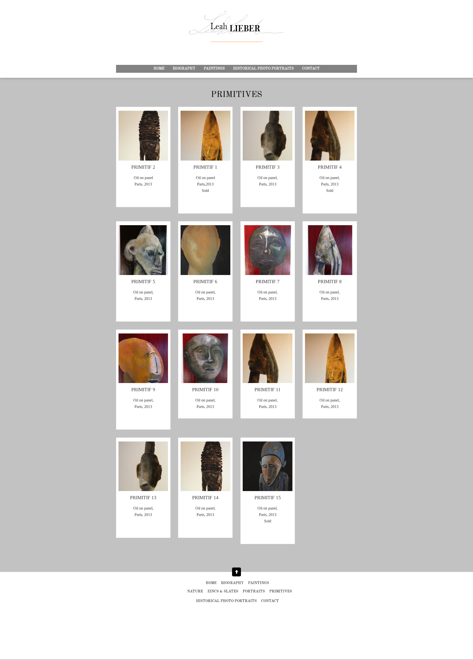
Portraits (254, 591)
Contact (311, 69)
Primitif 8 (330, 281)
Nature (195, 591)
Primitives (280, 591)
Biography (184, 69)
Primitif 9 (143, 389)
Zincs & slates (222, 591)
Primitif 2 (143, 167)
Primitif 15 (267, 497)
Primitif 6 (205, 281)
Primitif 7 (268, 281)
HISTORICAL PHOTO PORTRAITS (263, 69)
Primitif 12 (330, 389)
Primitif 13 (143, 497)
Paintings (214, 69)
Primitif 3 (268, 167)
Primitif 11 (267, 389)
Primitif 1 (205, 167)
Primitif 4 (330, 167)
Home (158, 69)
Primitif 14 (205, 497)
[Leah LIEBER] (236, 32)
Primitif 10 (205, 389)
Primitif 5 (143, 281)
